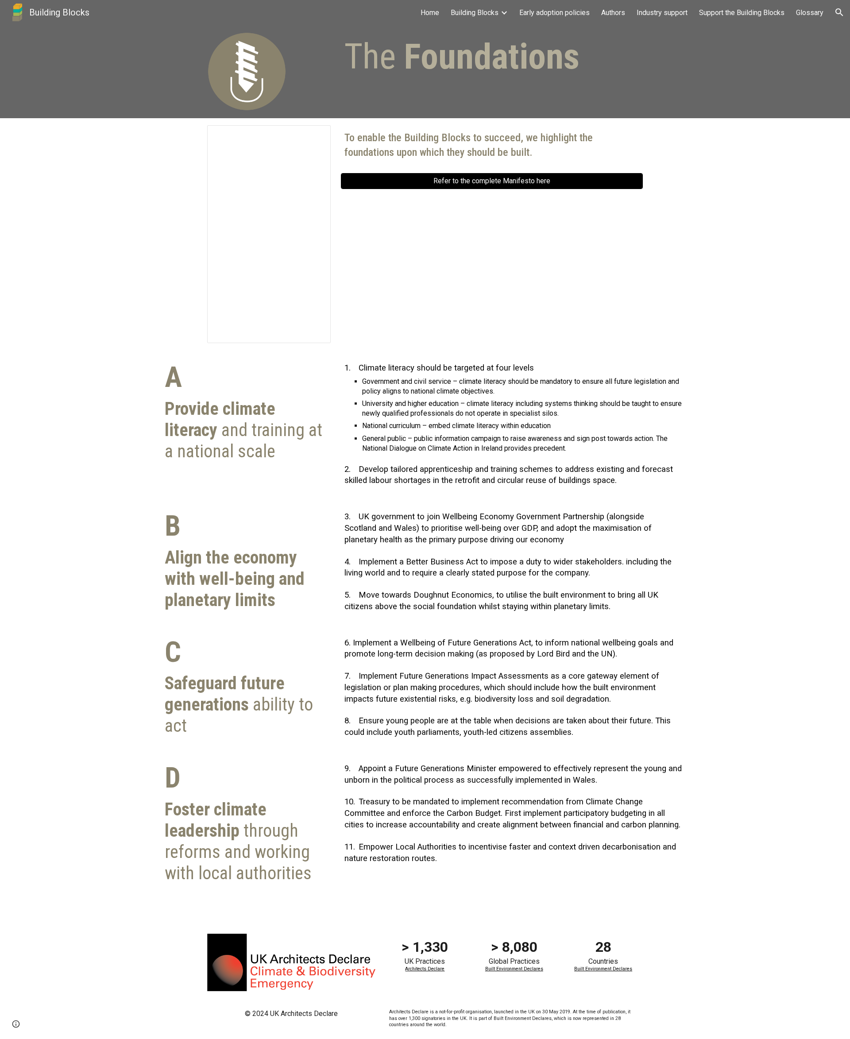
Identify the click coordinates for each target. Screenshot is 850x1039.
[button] (839, 12)
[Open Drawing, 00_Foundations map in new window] (313, 136)
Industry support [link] (662, 12)
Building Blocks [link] (474, 12)
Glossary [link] (809, 12)
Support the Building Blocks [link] (741, 12)
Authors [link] (613, 12)
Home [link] (430, 12)
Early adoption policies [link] (554, 12)
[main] (469, 56)
